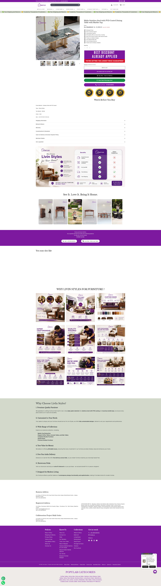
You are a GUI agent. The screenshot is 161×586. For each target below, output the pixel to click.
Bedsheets (82, 579)
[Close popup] (155, 554)
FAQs (60, 537)
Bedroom (49, 9)
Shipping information (41, 120)
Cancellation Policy (50, 541)
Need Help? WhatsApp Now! (105, 80)
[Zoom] (58, 38)
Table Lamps (62, 579)
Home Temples (82, 581)
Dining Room (69, 9)
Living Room (59, 9)
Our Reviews (62, 539)
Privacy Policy (48, 537)
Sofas (65, 578)
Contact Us (48, 546)
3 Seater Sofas (64, 581)
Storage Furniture (92, 9)
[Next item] (123, 211)
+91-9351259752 (64, 1)
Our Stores (62, 553)
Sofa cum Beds (79, 576)
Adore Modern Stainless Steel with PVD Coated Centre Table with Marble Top (150, 560)
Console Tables (73, 581)
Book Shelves (93, 576)
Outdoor (104, 9)
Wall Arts (98, 581)
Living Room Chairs (89, 578)
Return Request (63, 543)
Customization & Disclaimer (43, 131)
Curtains (76, 579)
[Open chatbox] (155, 571)
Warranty (38, 127)
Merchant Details (40, 138)
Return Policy (48, 532)
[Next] (79, 63)
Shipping (85, 64)
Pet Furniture (114, 9)
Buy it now (104, 72)
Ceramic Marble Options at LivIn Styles (66, 546)
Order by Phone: (105, 85)
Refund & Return (40, 124)
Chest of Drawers (97, 579)
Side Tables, (88, 579)
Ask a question (39, 141)
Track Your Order (64, 541)
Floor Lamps (69, 579)
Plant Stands (70, 578)
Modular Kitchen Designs (63, 556)
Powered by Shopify (117, 564)
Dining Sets (72, 576)
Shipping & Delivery (50, 535)
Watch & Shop (41, 9)
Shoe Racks (89, 581)
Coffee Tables (64, 576)
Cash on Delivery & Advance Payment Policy (47, 134)
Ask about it (152, 566)
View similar (145, 566)
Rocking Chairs (79, 578)
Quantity (86, 45)
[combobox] (65, 5)
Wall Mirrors (98, 578)
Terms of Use (48, 539)
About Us (47, 543)
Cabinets (86, 576)
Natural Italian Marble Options (65, 550)
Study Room (80, 9)
